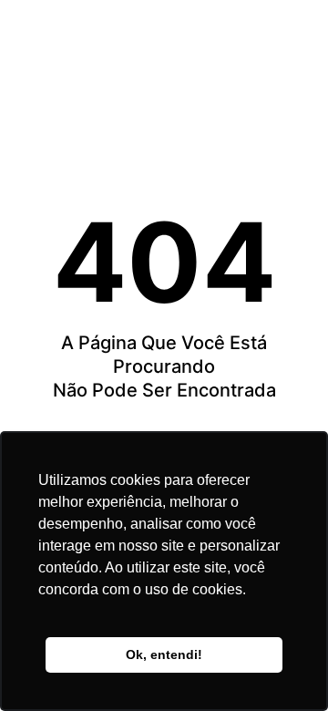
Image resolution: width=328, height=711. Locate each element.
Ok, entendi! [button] (164, 654)
